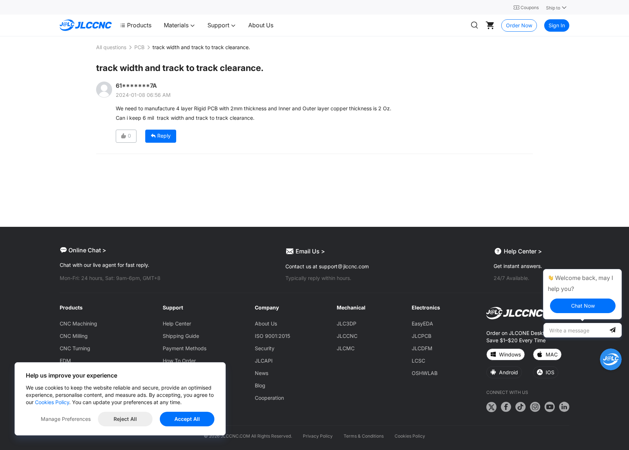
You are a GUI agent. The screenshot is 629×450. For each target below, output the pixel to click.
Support (219, 25)
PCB (139, 47)
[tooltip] (582, 294)
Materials (177, 25)
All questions (111, 47)
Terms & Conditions (364, 436)
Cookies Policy (410, 436)
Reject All (125, 419)
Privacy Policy (318, 436)
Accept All (187, 419)
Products (139, 25)
